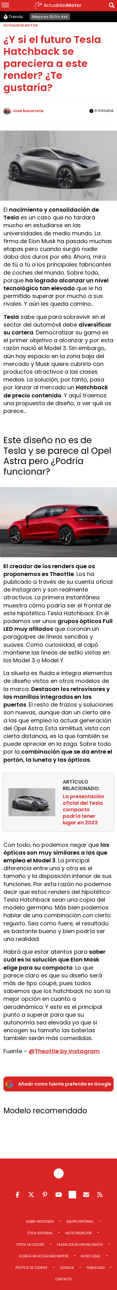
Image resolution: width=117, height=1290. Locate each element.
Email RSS (86, 1194)
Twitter (31, 1194)
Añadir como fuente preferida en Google (64, 1084)
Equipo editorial (80, 1221)
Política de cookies (31, 1267)
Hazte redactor (78, 1233)
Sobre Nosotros (40, 1221)
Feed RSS (100, 1194)
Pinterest (45, 1194)
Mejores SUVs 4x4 (50, 16)
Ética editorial (40, 1233)
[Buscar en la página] (112, 6)
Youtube (58, 1194)
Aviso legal (91, 1256)
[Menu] (5, 5)
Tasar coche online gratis (80, 1244)
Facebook (17, 1194)
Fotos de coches (30, 1244)
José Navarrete (27, 110)
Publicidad (95, 1267)
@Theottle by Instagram (64, 1051)
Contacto (63, 1279)
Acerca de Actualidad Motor (43, 1256)
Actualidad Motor (20, 25)
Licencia (67, 1267)
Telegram (72, 1194)
